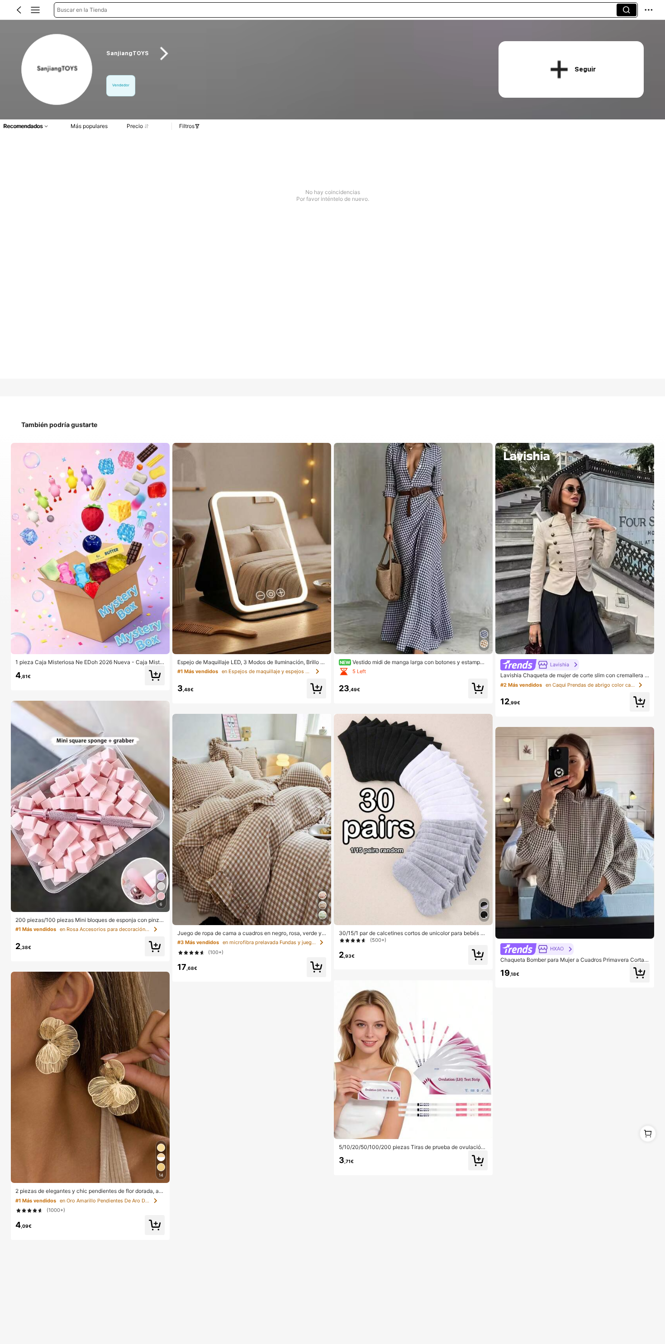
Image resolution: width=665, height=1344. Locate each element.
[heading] (291, 53)
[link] (57, 69)
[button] (19, 10)
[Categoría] (35, 10)
